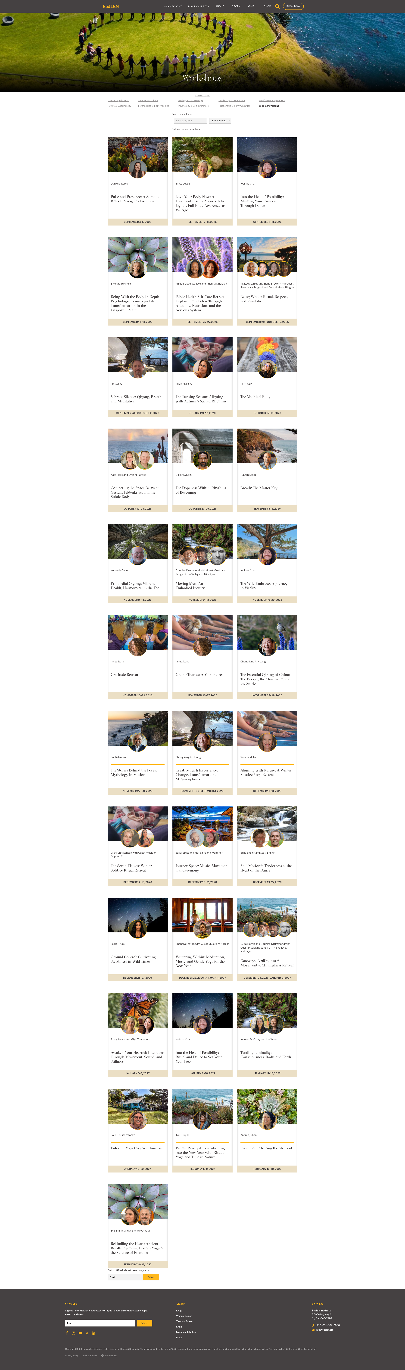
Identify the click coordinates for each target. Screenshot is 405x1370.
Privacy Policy (71, 1355)
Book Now (293, 6)
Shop (179, 1326)
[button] (173, 6)
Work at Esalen (184, 1315)
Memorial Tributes (186, 1332)
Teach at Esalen (184, 1321)
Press (179, 1337)
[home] (110, 6)
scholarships (193, 129)
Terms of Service (89, 1355)
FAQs (179, 1310)
